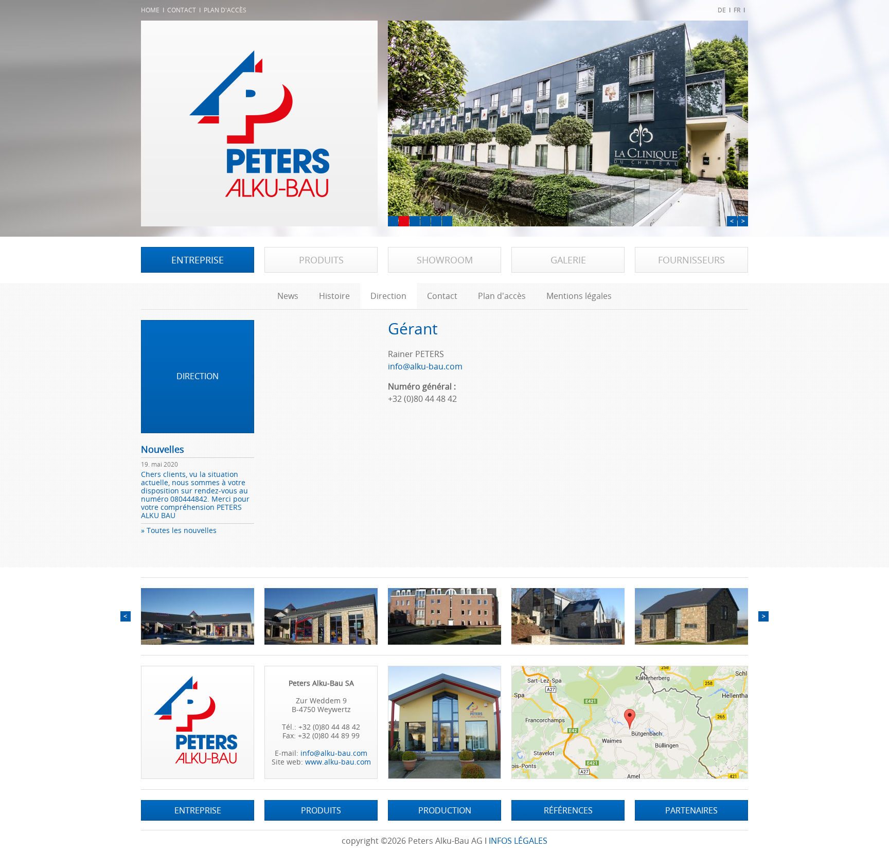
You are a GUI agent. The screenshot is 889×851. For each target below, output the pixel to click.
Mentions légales (579, 296)
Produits (321, 260)
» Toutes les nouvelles (179, 530)
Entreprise (197, 260)
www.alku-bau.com (338, 762)
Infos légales (518, 840)
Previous (732, 221)
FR (737, 10)
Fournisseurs (691, 260)
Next (743, 221)
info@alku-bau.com (425, 366)
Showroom (445, 260)
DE (722, 10)
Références (568, 810)
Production (444, 810)
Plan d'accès (225, 10)
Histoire (334, 296)
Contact (181, 10)
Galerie (568, 260)
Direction (388, 296)
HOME (150, 10)
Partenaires (691, 810)
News (287, 296)
